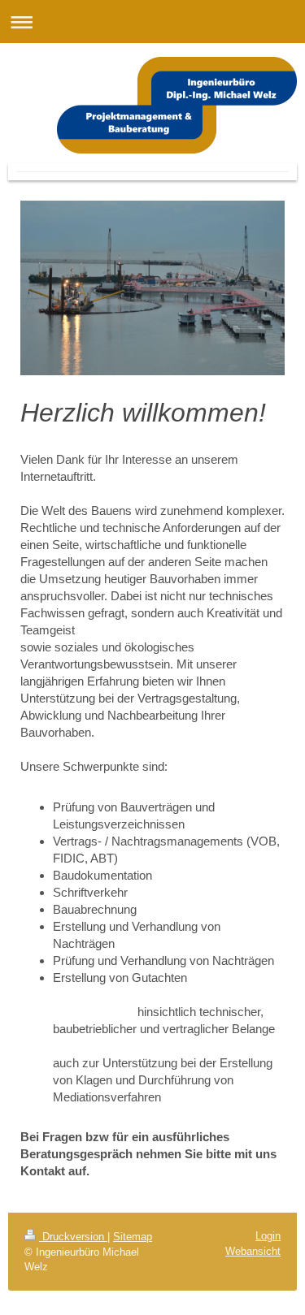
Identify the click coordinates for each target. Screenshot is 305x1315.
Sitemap (132, 1237)
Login (268, 1236)
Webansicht (253, 1251)
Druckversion (73, 1237)
